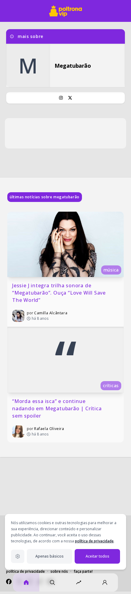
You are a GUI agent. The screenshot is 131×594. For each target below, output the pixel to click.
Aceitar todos (97, 556)
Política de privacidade (25, 571)
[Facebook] (9, 581)
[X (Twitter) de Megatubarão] (70, 98)
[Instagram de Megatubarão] (61, 98)
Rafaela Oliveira (49, 428)
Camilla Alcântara (50, 313)
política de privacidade (94, 541)
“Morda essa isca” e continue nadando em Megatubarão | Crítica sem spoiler (57, 408)
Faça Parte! (83, 571)
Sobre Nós (59, 571)
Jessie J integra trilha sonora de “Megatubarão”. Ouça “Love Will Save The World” (59, 292)
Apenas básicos (49, 556)
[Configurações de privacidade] (17, 556)
